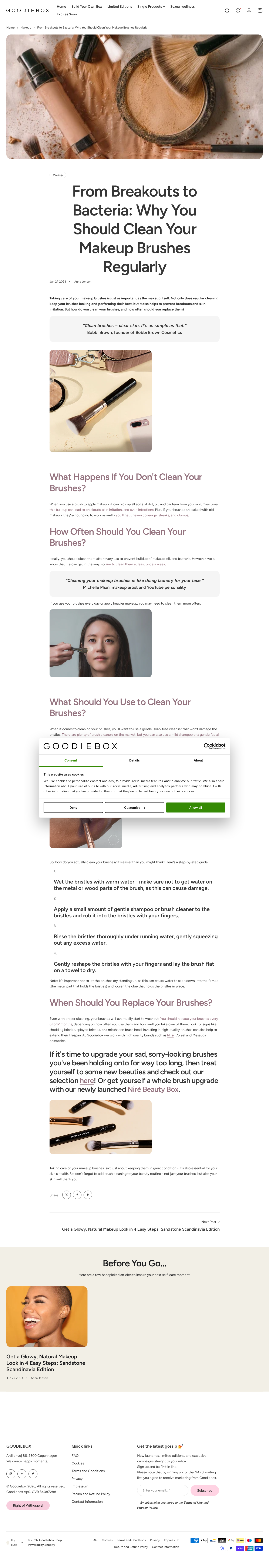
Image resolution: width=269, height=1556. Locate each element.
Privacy (77, 1479)
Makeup (26, 27)
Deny (73, 807)
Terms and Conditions (88, 1471)
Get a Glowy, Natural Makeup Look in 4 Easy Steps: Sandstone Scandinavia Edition (45, 1363)
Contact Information (87, 1502)
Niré (170, 1035)
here (87, 1080)
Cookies (78, 1463)
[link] (66, 1195)
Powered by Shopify (41, 1545)
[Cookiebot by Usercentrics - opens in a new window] (206, 746)
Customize (132, 807)
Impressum (80, 1486)
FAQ (75, 1456)
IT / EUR (14, 1542)
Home (10, 27)
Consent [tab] (70, 760)
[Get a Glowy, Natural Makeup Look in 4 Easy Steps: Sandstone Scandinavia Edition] (47, 1316)
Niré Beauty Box (152, 1089)
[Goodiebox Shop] (27, 10)
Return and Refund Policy (91, 1494)
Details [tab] (134, 760)
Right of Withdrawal (28, 1505)
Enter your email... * (156, 1490)
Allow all (195, 807)
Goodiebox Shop (50, 1540)
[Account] (249, 10)
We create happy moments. (27, 1461)
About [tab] (198, 760)
